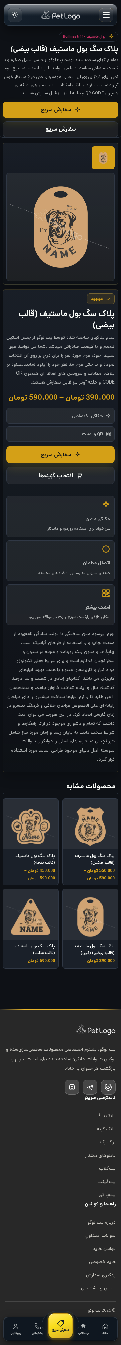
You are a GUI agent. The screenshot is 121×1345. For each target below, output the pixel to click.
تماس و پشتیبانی (98, 1288)
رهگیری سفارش (101, 1275)
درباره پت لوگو (101, 1222)
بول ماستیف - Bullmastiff (84, 36)
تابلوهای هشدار (100, 1155)
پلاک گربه (106, 1129)
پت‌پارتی (107, 1194)
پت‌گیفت (106, 1181)
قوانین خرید (104, 1248)
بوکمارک (108, 1142)
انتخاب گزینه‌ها (56, 476)
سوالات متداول (100, 1235)
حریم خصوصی (102, 1261)
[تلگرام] (90, 1087)
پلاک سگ (106, 1115)
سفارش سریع (56, 110)
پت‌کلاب (107, 1168)
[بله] (108, 1087)
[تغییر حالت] (15, 15)
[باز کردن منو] (106, 15)
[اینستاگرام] (72, 1087)
